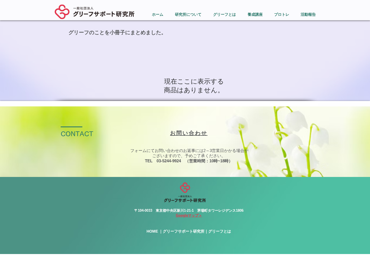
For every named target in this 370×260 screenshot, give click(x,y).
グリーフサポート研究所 (184, 231)
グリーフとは (219, 231)
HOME (152, 231)
